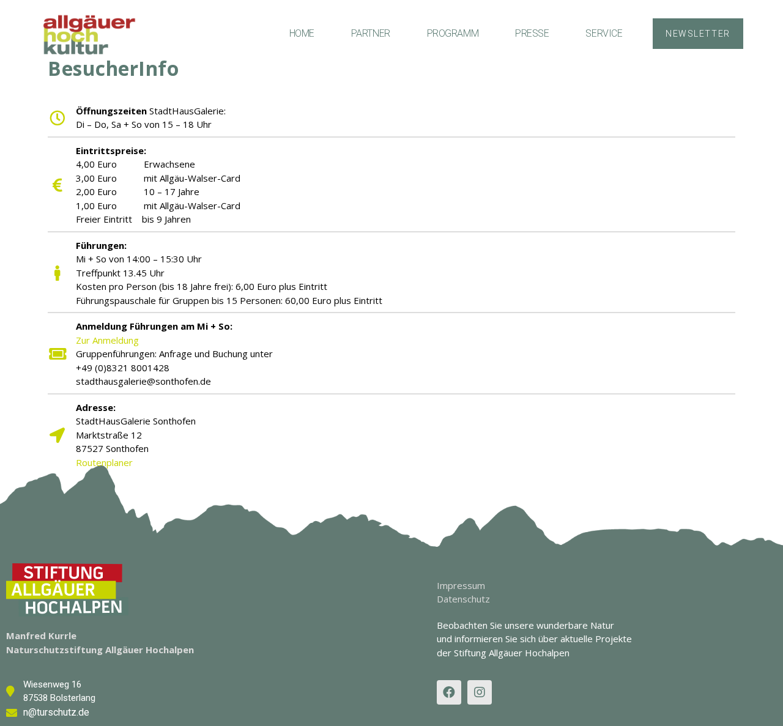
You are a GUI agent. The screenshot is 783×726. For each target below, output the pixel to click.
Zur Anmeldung (107, 340)
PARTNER (370, 33)
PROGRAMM (452, 33)
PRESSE (532, 33)
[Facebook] (449, 692)
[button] (698, 33)
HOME (301, 33)
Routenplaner (104, 462)
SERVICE (603, 33)
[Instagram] (479, 692)
